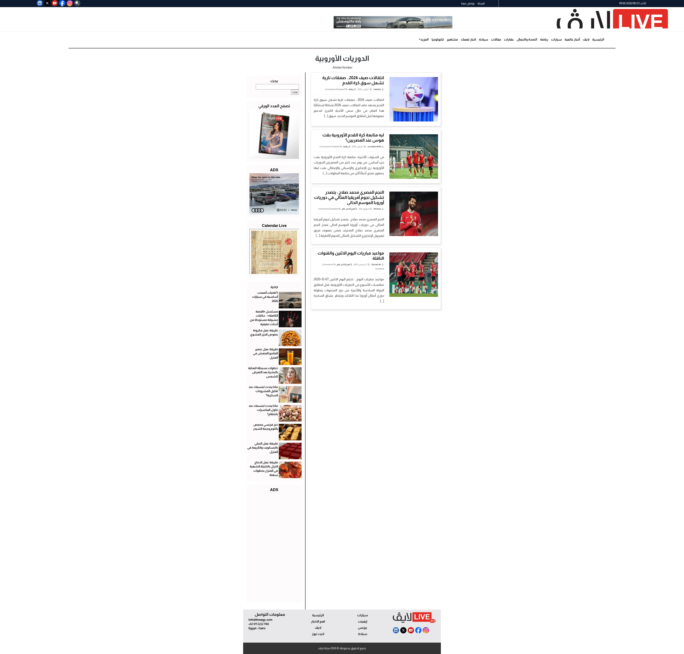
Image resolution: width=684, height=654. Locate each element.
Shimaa (377, 209)
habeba (377, 89)
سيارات (556, 39)
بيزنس (362, 627)
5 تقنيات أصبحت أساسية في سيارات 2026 (265, 297)
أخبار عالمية (572, 39)
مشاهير (452, 39)
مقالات (496, 39)
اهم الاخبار (350, 209)
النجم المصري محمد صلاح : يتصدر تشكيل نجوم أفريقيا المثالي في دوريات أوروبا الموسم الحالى (349, 197)
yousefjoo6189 (374, 146)
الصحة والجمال (527, 39)
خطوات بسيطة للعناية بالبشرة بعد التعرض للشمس (263, 372)
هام (343, 209)
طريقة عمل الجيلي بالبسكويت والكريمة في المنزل (262, 448)
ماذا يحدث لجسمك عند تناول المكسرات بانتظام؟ (263, 410)
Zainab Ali (376, 264)
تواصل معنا (468, 3)
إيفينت (362, 621)
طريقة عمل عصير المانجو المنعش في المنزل (265, 353)
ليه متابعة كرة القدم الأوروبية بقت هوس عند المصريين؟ (353, 137)
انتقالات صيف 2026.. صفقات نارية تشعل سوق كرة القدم (353, 80)
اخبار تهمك (468, 39)
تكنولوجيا (438, 39)
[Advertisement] (274, 546)
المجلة (481, 3)
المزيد (425, 39)
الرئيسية (598, 39)
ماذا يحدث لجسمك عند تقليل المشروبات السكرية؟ (263, 391)
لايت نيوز (318, 634)
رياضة (544, 39)
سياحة (483, 39)
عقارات (509, 39)
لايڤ (586, 39)
